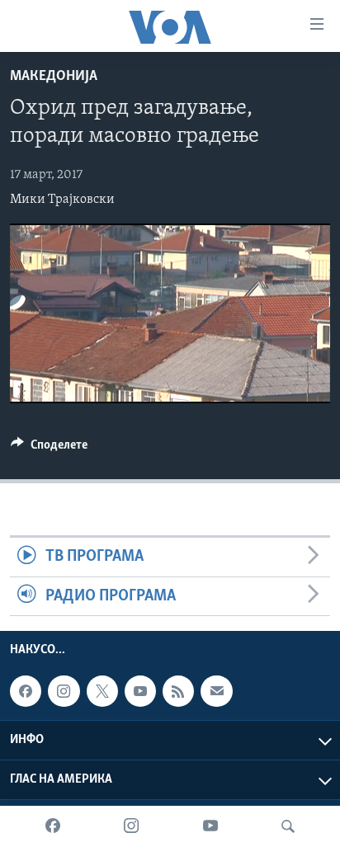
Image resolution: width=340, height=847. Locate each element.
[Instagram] (131, 826)
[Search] (288, 826)
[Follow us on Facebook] (25, 691)
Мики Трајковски (62, 199)
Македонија (53, 76)
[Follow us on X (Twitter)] (102, 691)
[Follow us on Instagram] (63, 691)
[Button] (49, 448)
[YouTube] (210, 826)
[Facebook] (52, 826)
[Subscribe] (216, 691)
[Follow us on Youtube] (140, 691)
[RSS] (178, 691)
